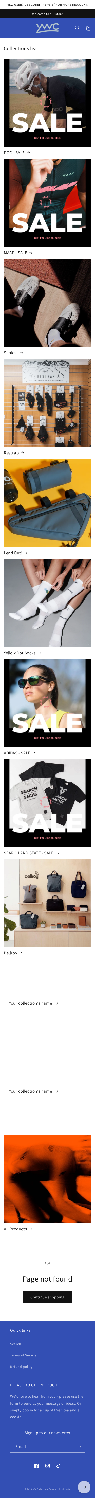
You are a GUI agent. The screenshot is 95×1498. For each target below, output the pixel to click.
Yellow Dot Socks (20, 653)
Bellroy (10, 953)
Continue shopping (47, 1297)
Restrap (11, 453)
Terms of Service (23, 1355)
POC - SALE (14, 152)
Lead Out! (13, 553)
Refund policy (21, 1366)
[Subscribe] (79, 1447)
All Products (15, 1229)
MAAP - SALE (15, 252)
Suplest (11, 353)
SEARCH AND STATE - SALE (29, 853)
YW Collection (40, 1489)
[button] (6, 28)
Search (15, 1344)
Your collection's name (31, 1003)
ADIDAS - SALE (17, 753)
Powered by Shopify (59, 1489)
